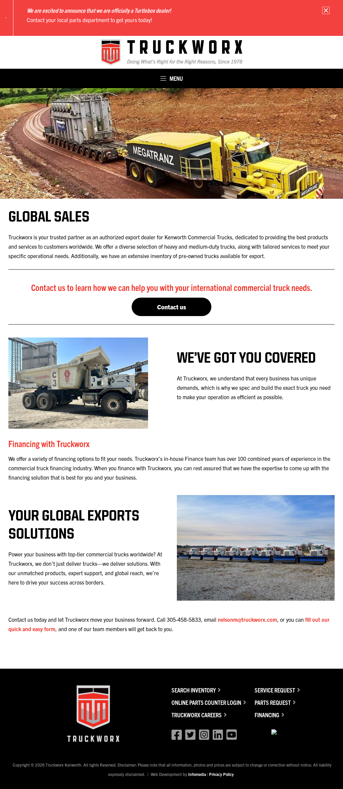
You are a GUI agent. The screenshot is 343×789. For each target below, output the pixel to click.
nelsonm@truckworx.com (247, 619)
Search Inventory (194, 690)
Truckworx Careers (197, 715)
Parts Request (273, 702)
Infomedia (197, 774)
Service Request (275, 690)
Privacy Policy (221, 774)
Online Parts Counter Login (206, 702)
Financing (267, 715)
